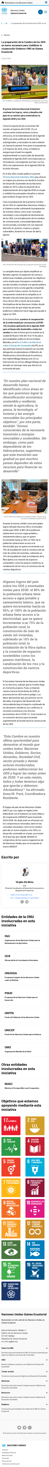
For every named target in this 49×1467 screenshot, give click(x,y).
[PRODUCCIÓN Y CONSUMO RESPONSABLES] (36, 1229)
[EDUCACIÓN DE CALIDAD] (36, 1146)
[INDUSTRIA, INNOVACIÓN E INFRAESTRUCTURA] (12, 1208)
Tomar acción (7, 1371)
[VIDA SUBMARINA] (36, 1249)
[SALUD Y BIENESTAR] (12, 1146)
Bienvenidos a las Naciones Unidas (19, 3)
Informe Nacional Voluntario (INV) (18, 177)
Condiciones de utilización (11, 1464)
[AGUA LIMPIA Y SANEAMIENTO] (36, 1167)
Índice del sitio (7, 1461)
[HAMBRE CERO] (36, 1125)
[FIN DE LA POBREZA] (12, 1125)
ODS (3, 1360)
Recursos (5, 1393)
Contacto (5, 1450)
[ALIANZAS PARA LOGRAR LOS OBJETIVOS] (12, 1291)
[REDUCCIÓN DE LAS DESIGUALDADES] (36, 1208)
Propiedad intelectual (9, 1453)
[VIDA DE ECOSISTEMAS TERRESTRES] (12, 1270)
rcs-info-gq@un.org (9, 1341)
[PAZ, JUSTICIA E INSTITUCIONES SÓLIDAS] (36, 1270)
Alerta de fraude (7, 1455)
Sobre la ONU (7, 1348)
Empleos (5, 1404)
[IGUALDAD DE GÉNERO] (12, 1167)
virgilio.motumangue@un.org (21, 895)
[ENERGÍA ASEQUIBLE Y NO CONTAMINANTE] (12, 1187)
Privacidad (5, 1458)
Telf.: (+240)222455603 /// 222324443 (24, 898)
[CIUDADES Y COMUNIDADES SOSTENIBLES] (12, 1229)
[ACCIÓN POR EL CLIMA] (12, 1249)
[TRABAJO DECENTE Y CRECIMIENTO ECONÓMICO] (36, 1187)
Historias (5, 1381)
